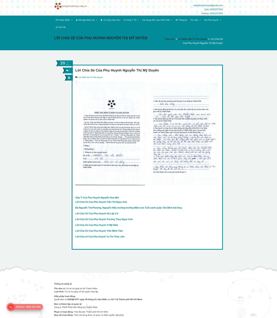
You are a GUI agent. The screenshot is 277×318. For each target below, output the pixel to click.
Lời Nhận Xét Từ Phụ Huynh (192, 39)
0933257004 (216, 13)
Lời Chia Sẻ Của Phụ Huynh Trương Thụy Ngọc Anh (104, 219)
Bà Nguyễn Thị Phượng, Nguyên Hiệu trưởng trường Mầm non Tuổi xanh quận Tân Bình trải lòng (128, 208)
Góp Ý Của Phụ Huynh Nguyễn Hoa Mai (97, 197)
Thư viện (194, 20)
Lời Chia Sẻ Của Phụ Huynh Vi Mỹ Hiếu (96, 225)
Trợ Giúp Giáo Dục (111, 20)
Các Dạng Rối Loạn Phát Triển (156, 20)
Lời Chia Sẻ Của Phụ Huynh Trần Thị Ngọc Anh (101, 202)
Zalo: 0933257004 (213, 9)
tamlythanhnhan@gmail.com (208, 5)
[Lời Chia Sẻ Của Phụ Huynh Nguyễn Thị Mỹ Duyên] (69, 77)
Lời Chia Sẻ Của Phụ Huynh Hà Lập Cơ (96, 213)
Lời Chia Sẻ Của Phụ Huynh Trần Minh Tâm (99, 231)
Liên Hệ (61, 27)
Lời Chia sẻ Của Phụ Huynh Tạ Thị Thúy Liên (100, 236)
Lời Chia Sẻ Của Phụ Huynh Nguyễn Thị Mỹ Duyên (117, 70)
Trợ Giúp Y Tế (129, 20)
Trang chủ (169, 39)
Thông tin (183, 20)
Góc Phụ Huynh (211, 20)
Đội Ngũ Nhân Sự (87, 20)
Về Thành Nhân (63, 20)
